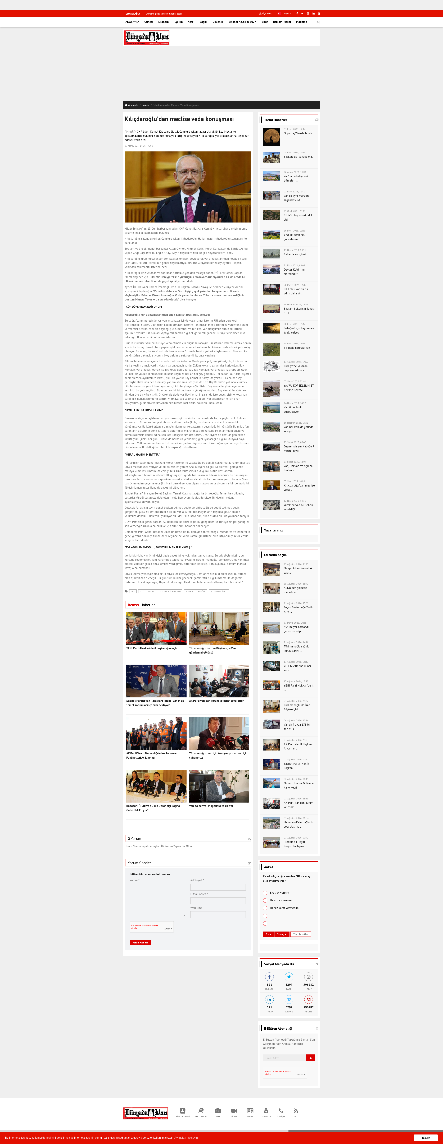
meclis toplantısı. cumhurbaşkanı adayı (160, 591)
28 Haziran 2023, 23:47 (296, 304)
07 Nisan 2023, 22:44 (295, 381)
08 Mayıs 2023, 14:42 (295, 284)
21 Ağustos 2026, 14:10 (296, 642)
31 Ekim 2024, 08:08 (294, 265)
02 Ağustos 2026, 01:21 (296, 759)
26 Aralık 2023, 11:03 (295, 172)
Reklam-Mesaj (282, 22)
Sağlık (203, 22)
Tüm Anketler (300, 934)
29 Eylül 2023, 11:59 (294, 230)
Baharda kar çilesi (295, 254)
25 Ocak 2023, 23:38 (294, 211)
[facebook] (297, 13)
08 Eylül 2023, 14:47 (294, 324)
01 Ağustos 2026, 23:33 (296, 798)
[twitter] (302, 13)
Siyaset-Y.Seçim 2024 (242, 22)
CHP (133, 591)
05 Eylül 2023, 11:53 (294, 152)
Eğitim (179, 22)
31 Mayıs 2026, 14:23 (295, 622)
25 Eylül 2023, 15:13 (294, 343)
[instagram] (308, 13)
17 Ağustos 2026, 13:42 (296, 681)
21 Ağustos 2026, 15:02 (296, 603)
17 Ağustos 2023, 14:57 (296, 361)
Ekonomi (163, 22)
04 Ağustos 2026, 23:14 (296, 720)
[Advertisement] (221, 74)
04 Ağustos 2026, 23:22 (296, 700)
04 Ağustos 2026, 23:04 (296, 740)
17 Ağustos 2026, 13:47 (296, 661)
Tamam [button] (426, 1137)
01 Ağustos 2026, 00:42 (296, 837)
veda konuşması (219, 591)
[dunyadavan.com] (145, 1113)
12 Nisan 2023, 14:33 (295, 500)
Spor (265, 22)
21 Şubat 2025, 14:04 (295, 461)
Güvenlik (218, 22)
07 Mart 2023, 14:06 (135, 145)
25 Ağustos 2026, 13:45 (296, 564)
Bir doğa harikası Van (297, 348)
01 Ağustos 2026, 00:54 (296, 818)
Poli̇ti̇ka (146, 105)
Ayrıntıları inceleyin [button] (186, 1137)
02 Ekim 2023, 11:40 (294, 191)
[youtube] (319, 13)
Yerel (191, 22)
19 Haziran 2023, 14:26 (296, 422)
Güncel (148, 22)
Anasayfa (133, 105)
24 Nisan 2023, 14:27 (295, 403)
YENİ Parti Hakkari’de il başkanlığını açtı (151, 648)
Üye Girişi (267, 13)
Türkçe (285, 13)
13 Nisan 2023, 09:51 (295, 250)
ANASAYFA (132, 22)
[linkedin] (314, 13)
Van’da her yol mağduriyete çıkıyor (211, 806)
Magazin (301, 22)
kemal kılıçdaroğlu (196, 591)
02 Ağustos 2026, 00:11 (296, 779)
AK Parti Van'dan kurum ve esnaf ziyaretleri (216, 701)
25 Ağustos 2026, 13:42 (296, 583)
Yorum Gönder (140, 942)
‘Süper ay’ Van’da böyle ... (299, 133)
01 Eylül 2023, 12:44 (294, 129)
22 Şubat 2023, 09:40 (295, 442)
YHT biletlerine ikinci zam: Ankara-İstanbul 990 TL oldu (170, 13)
